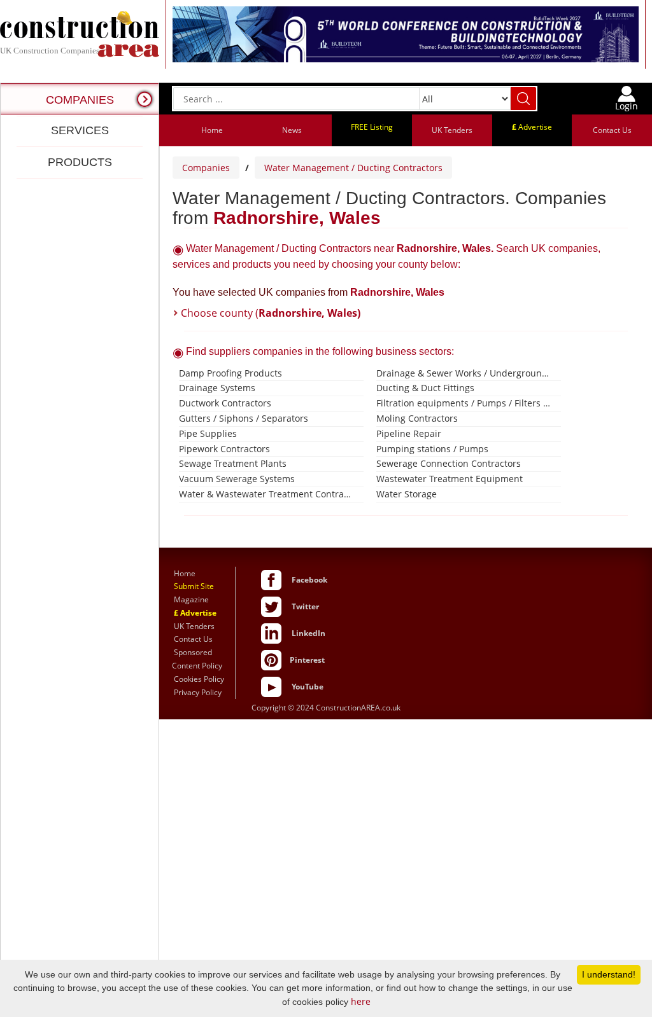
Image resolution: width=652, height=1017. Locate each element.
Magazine (191, 599)
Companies (206, 168)
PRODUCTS (80, 162)
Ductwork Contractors (225, 403)
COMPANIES (80, 99)
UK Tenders (452, 130)
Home (212, 130)
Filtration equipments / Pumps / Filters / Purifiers (463, 403)
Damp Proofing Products (230, 373)
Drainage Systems (217, 388)
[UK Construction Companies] (79, 33)
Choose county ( (270, 313)
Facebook (309, 579)
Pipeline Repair (408, 433)
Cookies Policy (199, 679)
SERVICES (80, 130)
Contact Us (612, 130)
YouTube (307, 686)
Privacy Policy (198, 692)
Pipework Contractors (224, 449)
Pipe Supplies (208, 433)
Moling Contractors (417, 418)
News (292, 130)
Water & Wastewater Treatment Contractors (266, 494)
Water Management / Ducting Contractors (353, 168)
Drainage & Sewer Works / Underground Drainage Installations (463, 373)
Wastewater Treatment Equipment (449, 479)
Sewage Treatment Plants (233, 463)
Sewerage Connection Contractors (448, 463)
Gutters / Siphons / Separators (243, 418)
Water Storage (406, 494)
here (361, 1001)
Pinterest (307, 659)
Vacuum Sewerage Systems (237, 479)
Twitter (305, 606)
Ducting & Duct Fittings (425, 388)
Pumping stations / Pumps (432, 449)
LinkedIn (308, 633)
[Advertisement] (80, 596)
